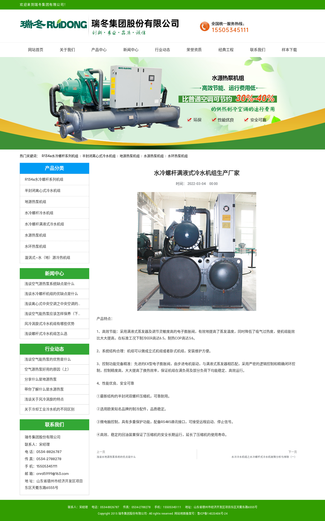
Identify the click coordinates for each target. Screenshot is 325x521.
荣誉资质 (194, 50)
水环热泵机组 (178, 156)
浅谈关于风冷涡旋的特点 (44, 399)
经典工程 (226, 50)
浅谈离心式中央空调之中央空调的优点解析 (58, 304)
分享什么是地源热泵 (41, 379)
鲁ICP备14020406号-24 (212, 513)
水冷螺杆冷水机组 (39, 213)
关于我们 (67, 50)
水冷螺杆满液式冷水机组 (44, 224)
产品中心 (99, 50)
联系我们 (257, 50)
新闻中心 (130, 50)
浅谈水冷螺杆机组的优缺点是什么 (51, 294)
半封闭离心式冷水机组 (99, 156)
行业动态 (162, 50)
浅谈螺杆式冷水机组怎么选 (46, 334)
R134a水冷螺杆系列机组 (60, 156)
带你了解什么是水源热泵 (44, 389)
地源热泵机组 (130, 156)
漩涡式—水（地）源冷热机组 (47, 258)
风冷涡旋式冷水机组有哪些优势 (49, 324)
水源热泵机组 (154, 156)
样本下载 (289, 50)
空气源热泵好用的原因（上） (48, 369)
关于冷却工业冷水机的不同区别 (49, 409)
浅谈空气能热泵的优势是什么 (48, 359)
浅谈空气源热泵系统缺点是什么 (49, 284)
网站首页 (35, 50)
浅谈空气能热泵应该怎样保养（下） (53, 314)
